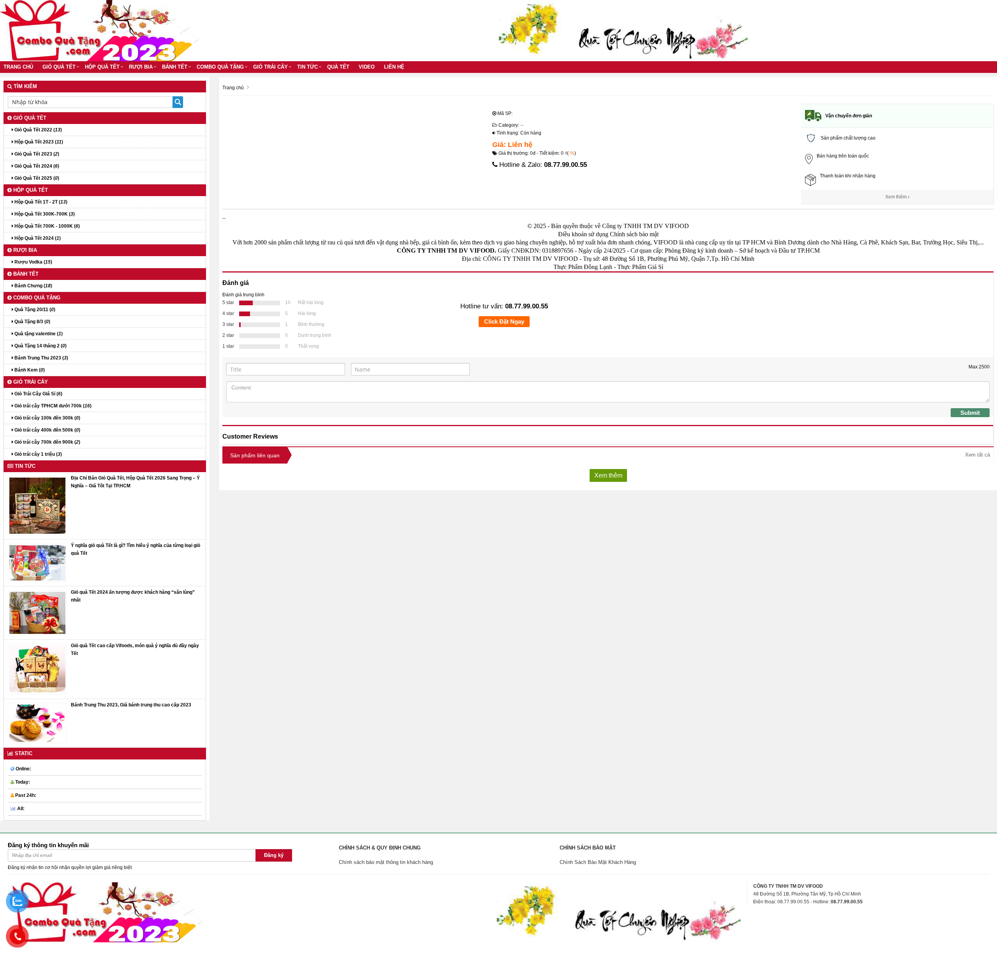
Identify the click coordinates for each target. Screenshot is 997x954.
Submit (970, 412)
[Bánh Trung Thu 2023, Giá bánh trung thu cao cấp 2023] (37, 723)
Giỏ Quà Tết (59, 67)
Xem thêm (896, 197)
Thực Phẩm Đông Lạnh (582, 267)
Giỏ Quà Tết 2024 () (36, 166)
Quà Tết (338, 67)
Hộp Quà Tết (102, 67)
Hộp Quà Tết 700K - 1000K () (46, 226)
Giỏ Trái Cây (270, 67)
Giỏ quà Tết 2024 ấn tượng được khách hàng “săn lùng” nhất (133, 596)
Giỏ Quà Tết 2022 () (37, 130)
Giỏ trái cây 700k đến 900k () (46, 442)
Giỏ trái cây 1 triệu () (37, 454)
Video (367, 67)
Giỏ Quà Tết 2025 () (36, 178)
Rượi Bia (141, 67)
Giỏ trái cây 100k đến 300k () (46, 418)
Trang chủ (18, 67)
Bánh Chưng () (32, 286)
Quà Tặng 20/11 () (34, 309)
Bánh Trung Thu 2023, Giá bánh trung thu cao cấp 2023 (131, 705)
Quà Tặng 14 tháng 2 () (40, 346)
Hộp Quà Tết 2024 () (37, 238)
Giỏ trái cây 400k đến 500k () (46, 430)
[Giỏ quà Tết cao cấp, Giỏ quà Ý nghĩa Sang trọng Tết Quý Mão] (37, 669)
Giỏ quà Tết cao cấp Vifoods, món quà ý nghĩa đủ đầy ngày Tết (135, 649)
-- (521, 125)
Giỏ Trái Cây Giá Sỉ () (37, 393)
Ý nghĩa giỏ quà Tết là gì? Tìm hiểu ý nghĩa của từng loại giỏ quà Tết (135, 549)
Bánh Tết (174, 67)
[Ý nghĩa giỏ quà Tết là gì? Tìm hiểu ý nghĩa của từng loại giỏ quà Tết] (37, 562)
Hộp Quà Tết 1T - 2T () (40, 202)
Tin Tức (307, 67)
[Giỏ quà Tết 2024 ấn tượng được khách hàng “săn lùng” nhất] (37, 612)
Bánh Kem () (29, 370)
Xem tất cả (977, 455)
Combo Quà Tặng (220, 67)
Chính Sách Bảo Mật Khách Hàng (598, 862)
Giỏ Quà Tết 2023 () (36, 154)
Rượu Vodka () (32, 262)
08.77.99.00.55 (565, 164)
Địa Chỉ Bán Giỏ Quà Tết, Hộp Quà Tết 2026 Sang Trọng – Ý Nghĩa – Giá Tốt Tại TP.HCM (135, 482)
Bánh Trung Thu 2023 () (40, 358)
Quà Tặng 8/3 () (31, 321)
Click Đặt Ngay (504, 321)
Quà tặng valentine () (38, 333)
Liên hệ (394, 67)
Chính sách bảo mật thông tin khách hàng (386, 862)
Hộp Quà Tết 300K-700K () (44, 214)
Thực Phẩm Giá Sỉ (640, 267)
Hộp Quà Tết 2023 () (38, 142)
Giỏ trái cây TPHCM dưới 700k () (52, 406)
